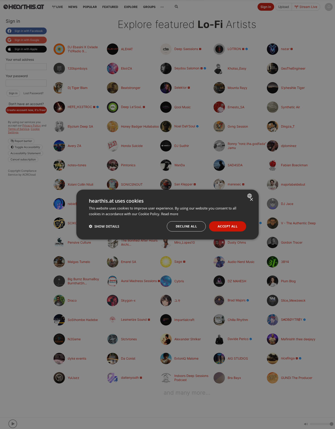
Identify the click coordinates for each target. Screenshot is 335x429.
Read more (169, 214)
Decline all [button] (186, 226)
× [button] (251, 199)
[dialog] (167, 215)
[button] (104, 226)
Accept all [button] (227, 226)
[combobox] (250, 196)
